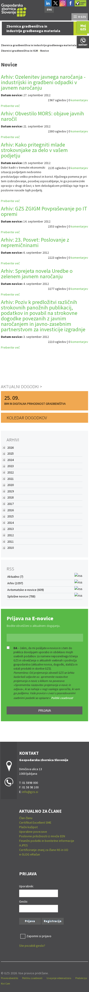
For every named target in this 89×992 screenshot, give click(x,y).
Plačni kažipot (28, 827)
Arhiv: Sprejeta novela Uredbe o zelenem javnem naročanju (37, 273)
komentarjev (79, 100)
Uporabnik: (26, 886)
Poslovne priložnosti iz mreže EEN (42, 836)
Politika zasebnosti (32, 978)
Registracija (52, 921)
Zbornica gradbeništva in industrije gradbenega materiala (38, 45)
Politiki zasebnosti (62, 698)
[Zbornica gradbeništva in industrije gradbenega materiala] (14, 9)
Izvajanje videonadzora (59, 978)
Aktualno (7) (15, 576)
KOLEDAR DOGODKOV (27, 417)
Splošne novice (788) (21, 596)
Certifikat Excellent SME (35, 822)
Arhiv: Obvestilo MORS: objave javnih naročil (42, 116)
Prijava (44, 710)
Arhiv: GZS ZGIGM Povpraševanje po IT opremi (44, 211)
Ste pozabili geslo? (32, 946)
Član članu (25, 818)
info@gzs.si (30, 792)
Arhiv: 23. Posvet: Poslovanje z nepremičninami (35, 242)
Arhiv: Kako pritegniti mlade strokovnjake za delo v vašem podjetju (34, 150)
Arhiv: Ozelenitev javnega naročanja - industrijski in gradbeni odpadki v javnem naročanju (43, 82)
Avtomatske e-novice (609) (25, 590)
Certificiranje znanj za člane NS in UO (43, 850)
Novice (44, 50)
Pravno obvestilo (9, 978)
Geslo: (23, 901)
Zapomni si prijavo (38, 936)
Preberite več (10, 106)
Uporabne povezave (33, 832)
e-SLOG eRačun (29, 854)
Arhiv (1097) (15, 583)
